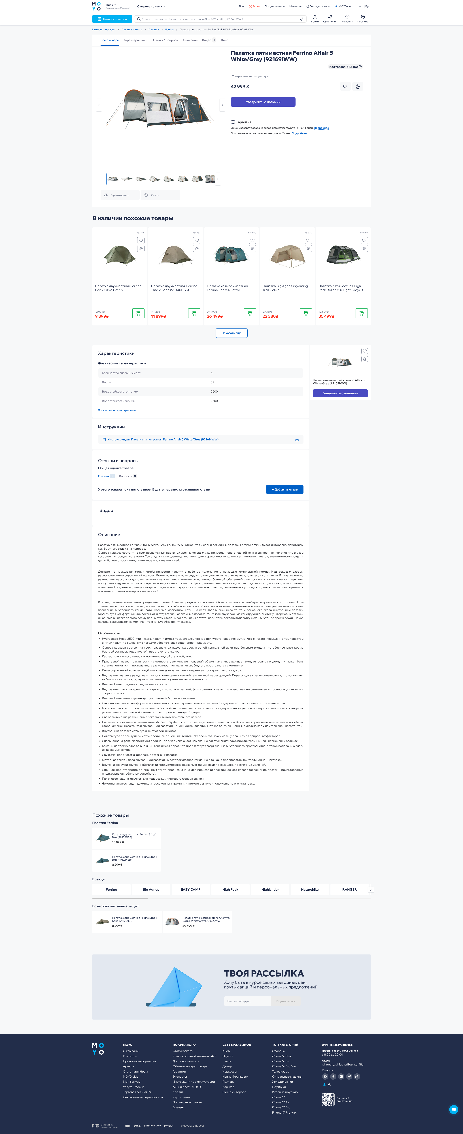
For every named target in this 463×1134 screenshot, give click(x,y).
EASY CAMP (191, 889)
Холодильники (282, 1081)
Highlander (270, 889)
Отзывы (105, 476)
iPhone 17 (278, 1097)
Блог (242, 6)
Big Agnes (151, 889)
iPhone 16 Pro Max (284, 1066)
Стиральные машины (287, 1076)
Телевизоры (280, 1071)
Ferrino (111, 889)
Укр (361, 6)
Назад (99, 105)
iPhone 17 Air (280, 1102)
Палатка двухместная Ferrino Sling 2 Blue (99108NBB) (134, 836)
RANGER (349, 889)
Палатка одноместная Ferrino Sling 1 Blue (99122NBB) (134, 858)
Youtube (325, 1076)
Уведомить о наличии (263, 102)
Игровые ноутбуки (285, 1092)
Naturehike (310, 889)
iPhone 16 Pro (281, 1061)
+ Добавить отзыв (285, 489)
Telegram (349, 1076)
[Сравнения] (141, 248)
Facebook (333, 1076)
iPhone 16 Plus (281, 1056)
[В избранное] (141, 240)
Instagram (341, 1076)
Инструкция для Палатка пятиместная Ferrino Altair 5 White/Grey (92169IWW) (162, 439)
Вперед (218, 179)
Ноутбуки (279, 1087)
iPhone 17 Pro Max (284, 1112)
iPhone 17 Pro (281, 1107)
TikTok (357, 1076)
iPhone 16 (278, 1051)
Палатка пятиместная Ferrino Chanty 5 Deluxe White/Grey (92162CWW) (206, 919)
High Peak (230, 889)
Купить (138, 313)
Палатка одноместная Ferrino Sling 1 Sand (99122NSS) (134, 919)
